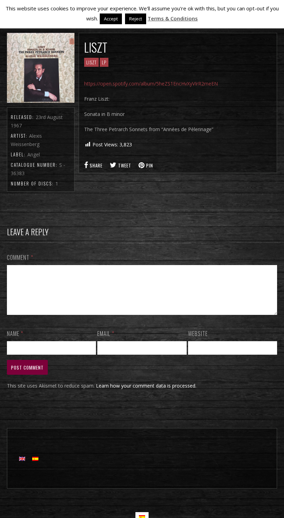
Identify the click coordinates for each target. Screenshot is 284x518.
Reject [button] (135, 19)
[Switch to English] (22, 458)
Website (198, 333)
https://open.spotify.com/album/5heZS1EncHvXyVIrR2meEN (151, 83)
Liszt (91, 62)
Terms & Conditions (173, 18)
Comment (20, 257)
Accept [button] (111, 19)
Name (15, 333)
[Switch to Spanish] (35, 458)
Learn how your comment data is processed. (146, 385)
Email (105, 333)
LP (104, 62)
